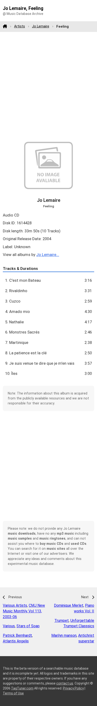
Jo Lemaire (40, 26)
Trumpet (61, 620)
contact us (64, 683)
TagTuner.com (22, 688)
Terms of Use (13, 693)
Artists (19, 26)
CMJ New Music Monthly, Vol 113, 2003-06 (24, 611)
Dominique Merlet (68, 605)
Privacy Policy (73, 688)
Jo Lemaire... (47, 254)
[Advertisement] (48, 86)
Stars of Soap (28, 626)
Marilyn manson (64, 635)
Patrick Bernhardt (17, 635)
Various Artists (15, 605)
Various (9, 626)
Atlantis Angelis (16, 641)
